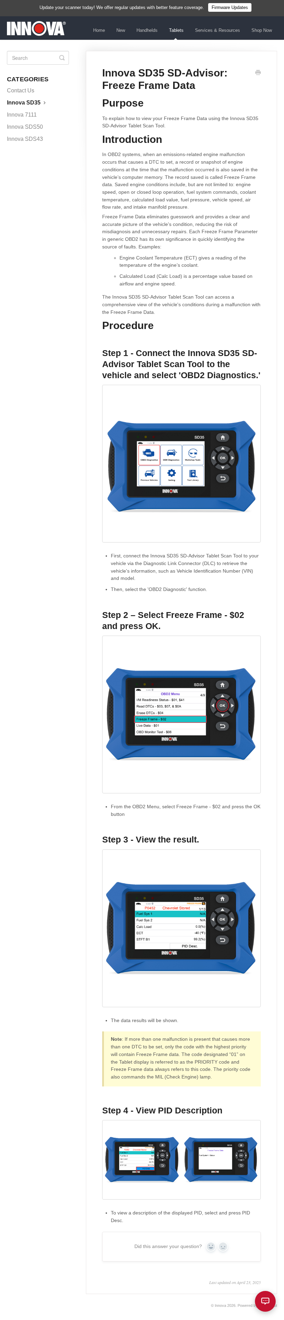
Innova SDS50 (25, 127)
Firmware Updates (230, 7)
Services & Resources (217, 30)
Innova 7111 (22, 115)
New (120, 30)
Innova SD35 (24, 103)
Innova (220, 1305)
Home (99, 30)
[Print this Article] (258, 73)
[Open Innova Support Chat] (265, 1301)
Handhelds (147, 30)
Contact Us (20, 90)
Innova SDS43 (25, 139)
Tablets (176, 30)
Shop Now (261, 30)
